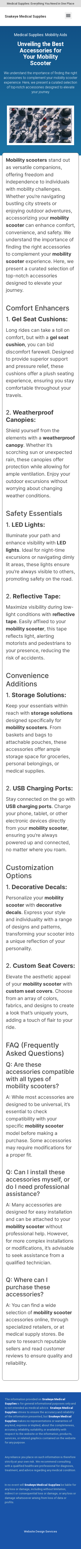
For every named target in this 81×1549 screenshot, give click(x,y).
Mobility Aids (56, 34)
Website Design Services (40, 1531)
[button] (68, 15)
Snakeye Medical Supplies (25, 16)
